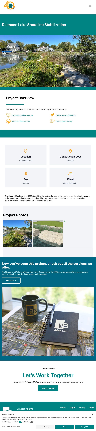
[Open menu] (90, 6)
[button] (17, 235)
